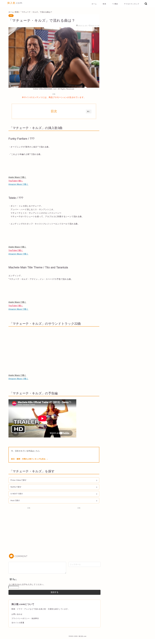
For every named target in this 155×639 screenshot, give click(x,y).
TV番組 (115, 4)
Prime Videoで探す (19, 480)
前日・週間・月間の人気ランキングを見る (28, 459)
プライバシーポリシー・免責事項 (25, 618)
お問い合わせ (17, 614)
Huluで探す (15, 500)
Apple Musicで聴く (17, 177)
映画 (104, 4)
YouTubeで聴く (15, 181)
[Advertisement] (28, 527)
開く (88, 111)
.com (15, 2)
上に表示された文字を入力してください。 (26, 584)
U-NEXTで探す (17, 494)
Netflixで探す (16, 487)
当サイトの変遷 (18, 623)
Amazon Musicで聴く (18, 184)
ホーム (94, 4)
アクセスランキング (131, 4)
